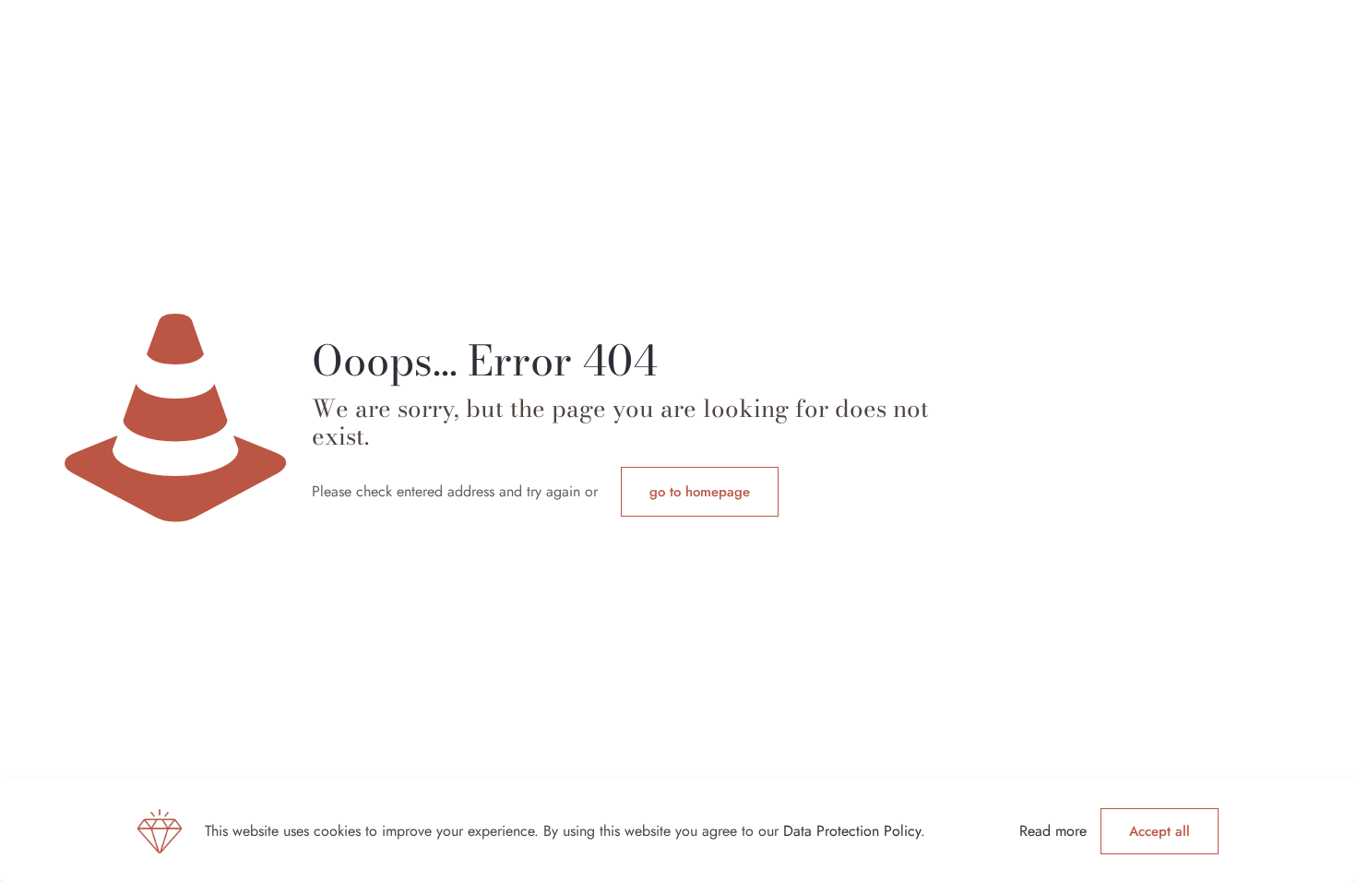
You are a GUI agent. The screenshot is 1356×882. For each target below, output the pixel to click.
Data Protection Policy (852, 830)
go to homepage (699, 492)
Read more (1053, 830)
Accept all (1159, 831)
